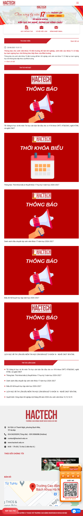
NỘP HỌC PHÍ (10, 511)
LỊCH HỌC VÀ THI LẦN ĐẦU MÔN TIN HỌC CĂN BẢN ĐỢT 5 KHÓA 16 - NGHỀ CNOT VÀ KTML (41, 392)
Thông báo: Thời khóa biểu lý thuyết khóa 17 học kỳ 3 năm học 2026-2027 (33, 375)
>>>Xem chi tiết (9, 61)
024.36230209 (13, 434)
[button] (6, 17)
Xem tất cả (75, 41)
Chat (78, 511)
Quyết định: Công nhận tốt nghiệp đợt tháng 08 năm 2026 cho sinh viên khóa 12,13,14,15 (39, 397)
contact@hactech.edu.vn (17, 438)
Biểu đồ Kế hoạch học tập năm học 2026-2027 (23, 386)
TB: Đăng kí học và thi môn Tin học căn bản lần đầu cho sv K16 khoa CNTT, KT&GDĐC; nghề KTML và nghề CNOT (42, 370)
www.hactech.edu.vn (16, 443)
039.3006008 (34, 434)
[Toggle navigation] (77, 3)
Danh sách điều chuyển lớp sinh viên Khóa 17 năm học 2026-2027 (31, 381)
